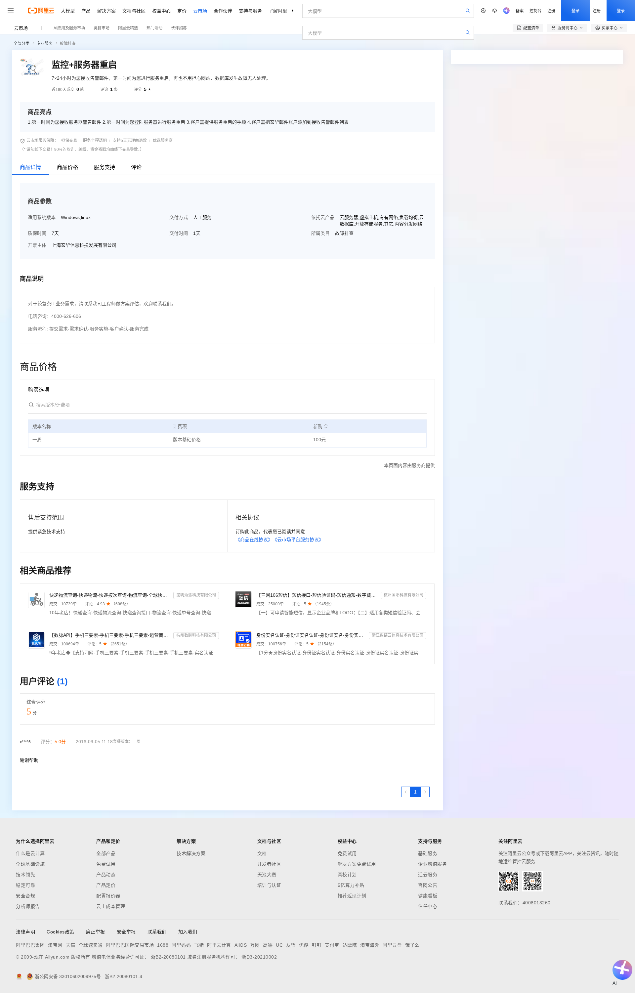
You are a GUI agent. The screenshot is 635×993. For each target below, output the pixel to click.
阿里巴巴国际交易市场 (130, 945)
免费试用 (105, 864)
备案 (520, 10)
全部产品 (105, 853)
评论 (136, 167)
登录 (575, 10)
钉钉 (316, 945)
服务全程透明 (95, 140)
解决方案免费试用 (357, 864)
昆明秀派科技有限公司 (196, 595)
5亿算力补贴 (351, 885)
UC (279, 945)
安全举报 (126, 931)
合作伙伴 (223, 10)
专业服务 (45, 43)
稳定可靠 (25, 885)
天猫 (70, 945)
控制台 (535, 10)
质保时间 (37, 233)
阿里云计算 (219, 945)
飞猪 (199, 945)
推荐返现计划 (352, 895)
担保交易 (69, 140)
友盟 (291, 945)
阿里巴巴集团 (30, 945)
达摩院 (350, 945)
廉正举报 (95, 931)
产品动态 (105, 874)
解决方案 (106, 10)
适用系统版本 (42, 217)
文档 (262, 853)
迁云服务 (427, 874)
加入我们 (187, 931)
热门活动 (154, 27)
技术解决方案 (191, 853)
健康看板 (427, 895)
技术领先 (25, 874)
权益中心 (161, 10)
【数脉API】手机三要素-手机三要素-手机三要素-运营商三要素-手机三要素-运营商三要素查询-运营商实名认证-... (110, 635)
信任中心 (427, 906)
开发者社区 (269, 864)
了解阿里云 (280, 10)
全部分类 (21, 43)
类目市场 (101, 27)
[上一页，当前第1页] (405, 792)
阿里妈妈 (181, 945)
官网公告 (427, 885)
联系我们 (157, 931)
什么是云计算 (30, 853)
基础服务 (427, 853)
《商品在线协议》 (254, 539)
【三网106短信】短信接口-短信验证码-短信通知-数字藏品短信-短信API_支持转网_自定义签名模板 (317, 595)
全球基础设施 (30, 864)
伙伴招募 (179, 27)
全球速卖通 (91, 945)
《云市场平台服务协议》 (298, 539)
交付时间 (178, 233)
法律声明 (25, 931)
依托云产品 (322, 217)
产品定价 (105, 885)
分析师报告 (28, 906)
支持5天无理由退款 (130, 140)
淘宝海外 (369, 945)
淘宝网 (55, 945)
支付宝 (332, 945)
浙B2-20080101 (168, 957)
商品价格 (67, 167)
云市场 (200, 10)
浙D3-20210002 (259, 957)
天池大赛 (266, 874)
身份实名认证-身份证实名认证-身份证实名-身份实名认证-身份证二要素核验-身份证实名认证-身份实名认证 (311, 635)
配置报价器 (108, 895)
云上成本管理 (110, 906)
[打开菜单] (10, 10)
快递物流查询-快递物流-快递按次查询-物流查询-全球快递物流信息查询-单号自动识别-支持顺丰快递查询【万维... (110, 595)
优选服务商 (163, 140)
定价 (182, 10)
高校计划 (347, 874)
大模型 (68, 10)
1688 (162, 945)
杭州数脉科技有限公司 (196, 635)
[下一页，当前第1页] (425, 792)
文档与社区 (134, 10)
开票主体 (37, 245)
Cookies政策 (60, 931)
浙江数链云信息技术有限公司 (397, 635)
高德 (268, 945)
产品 (86, 10)
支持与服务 (250, 10)
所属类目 (320, 233)
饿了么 (412, 945)
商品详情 (30, 167)
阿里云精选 (128, 27)
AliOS (240, 945)
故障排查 (68, 43)
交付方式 (178, 217)
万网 (255, 945)
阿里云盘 (392, 945)
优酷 (304, 945)
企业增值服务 (432, 864)
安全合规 (25, 895)
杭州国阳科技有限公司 (403, 595)
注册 (551, 10)
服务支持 (104, 167)
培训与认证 (269, 885)
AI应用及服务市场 (69, 27)
